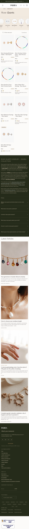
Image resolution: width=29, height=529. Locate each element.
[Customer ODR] (8, 528)
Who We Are (3, 474)
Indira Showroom (4, 475)
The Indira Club (4, 453)
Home (4, 8)
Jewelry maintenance (5, 455)
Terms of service (18, 509)
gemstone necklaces (16, 183)
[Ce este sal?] (8, 522)
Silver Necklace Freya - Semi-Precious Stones (6, 85)
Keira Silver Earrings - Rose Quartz (6, 145)
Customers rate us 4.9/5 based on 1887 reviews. (10, 445)
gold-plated (22, 184)
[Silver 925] (1, 59)
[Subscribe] (15, 488)
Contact (3, 464)
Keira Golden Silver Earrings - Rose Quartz (20, 85)
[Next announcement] (27, 1)
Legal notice (10, 512)
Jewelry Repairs (4, 462)
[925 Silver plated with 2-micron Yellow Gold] (3, 59)
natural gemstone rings (17, 181)
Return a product (4, 456)
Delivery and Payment (5, 458)
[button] (2, 5)
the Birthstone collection (10, 190)
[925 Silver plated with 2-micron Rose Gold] (18, 90)
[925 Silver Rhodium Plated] (15, 60)
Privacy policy (10, 509)
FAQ (2, 451)
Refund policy (3, 509)
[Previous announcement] (1, 1)
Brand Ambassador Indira (6, 479)
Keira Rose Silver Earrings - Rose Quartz (21, 115)
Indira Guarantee (4, 460)
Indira (6, 507)
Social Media (4, 477)
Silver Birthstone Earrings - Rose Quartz (7, 115)
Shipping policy (4, 512)
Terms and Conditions (5, 467)
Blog (2, 466)
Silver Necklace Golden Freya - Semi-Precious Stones (20, 54)
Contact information (18, 512)
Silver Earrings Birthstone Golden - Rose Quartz (7, 53)
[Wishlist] (20, 5)
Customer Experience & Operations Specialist (10, 481)
